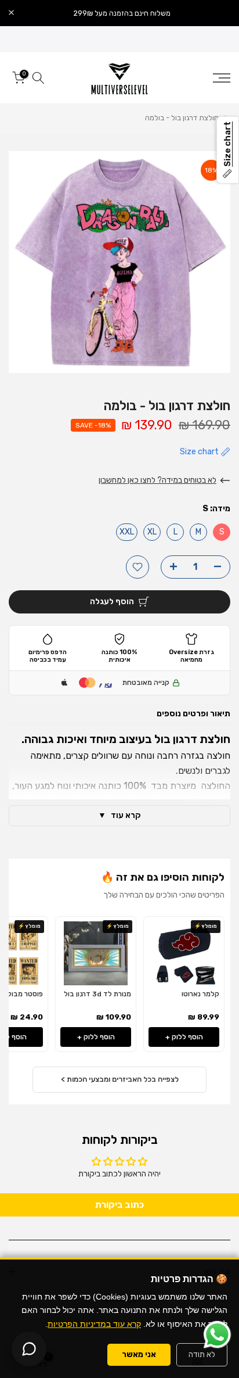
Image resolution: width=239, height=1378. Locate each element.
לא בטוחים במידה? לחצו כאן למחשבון (157, 480)
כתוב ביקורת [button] (119, 1204)
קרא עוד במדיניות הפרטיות (94, 1324)
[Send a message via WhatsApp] (217, 1335)
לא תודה (202, 1354)
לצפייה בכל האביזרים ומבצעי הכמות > (120, 1079)
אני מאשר (139, 1354)
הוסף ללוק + (184, 1037)
